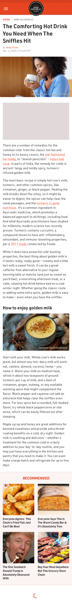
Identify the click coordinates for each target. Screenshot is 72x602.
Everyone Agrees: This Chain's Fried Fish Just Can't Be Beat (17, 522)
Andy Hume (12, 47)
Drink (6, 19)
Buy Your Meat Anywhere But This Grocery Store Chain (53, 570)
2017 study (19, 244)
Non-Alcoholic (23, 19)
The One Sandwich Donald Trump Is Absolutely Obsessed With (16, 572)
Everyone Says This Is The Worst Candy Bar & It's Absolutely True (52, 522)
